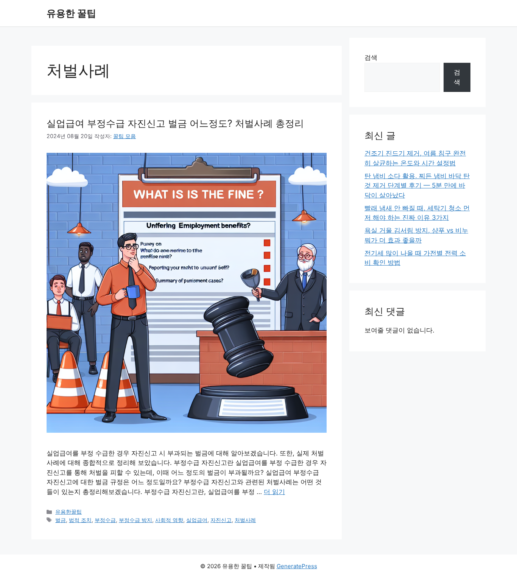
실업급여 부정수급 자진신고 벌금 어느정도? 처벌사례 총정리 (175, 123)
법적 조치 (80, 520)
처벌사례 (245, 520)
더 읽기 (274, 492)
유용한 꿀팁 (71, 13)
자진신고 (221, 520)
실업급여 (196, 520)
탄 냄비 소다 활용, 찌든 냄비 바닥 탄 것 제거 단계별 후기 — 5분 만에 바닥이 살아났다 (417, 185)
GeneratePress (297, 566)
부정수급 (105, 520)
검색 (370, 57)
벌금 (60, 520)
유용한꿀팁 (68, 511)
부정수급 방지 (135, 520)
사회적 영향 (169, 520)
